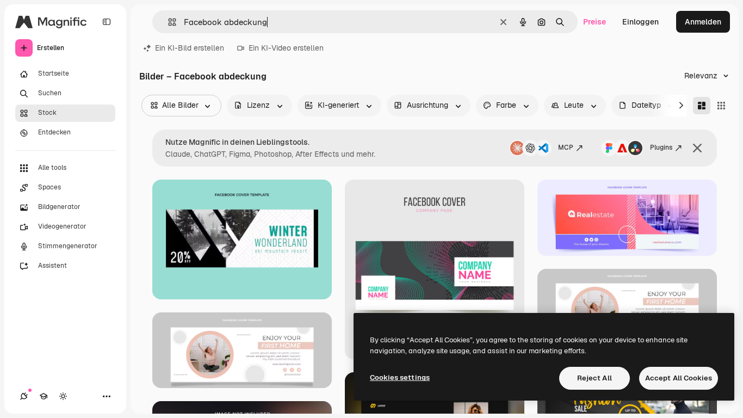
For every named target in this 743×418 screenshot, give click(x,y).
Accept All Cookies (678, 378)
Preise (594, 22)
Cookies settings (400, 377)
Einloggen (640, 22)
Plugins (661, 147)
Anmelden (703, 22)
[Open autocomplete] (168, 22)
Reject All (594, 378)
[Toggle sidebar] (106, 21)
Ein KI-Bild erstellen (189, 48)
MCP (565, 147)
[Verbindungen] (24, 396)
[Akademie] (43, 396)
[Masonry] (701, 105)
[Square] (721, 105)
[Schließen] (697, 148)
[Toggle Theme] (63, 396)
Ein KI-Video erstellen (286, 48)
